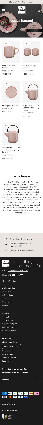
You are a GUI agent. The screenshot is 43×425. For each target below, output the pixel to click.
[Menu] (3, 10)
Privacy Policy (7, 354)
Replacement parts (10, 324)
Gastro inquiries (8, 327)
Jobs (4, 299)
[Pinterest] (14, 281)
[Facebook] (3, 281)
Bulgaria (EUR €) (7, 404)
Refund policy (7, 351)
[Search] (34, 10)
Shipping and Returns (10, 342)
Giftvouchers (7, 295)
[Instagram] (9, 281)
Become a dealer (9, 331)
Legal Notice (7, 361)
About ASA (6, 292)
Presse (5, 305)
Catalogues (6, 302)
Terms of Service (9, 358)
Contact (5, 317)
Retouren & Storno (11, 347)
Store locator (7, 320)
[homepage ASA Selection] (21, 10)
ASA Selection (12, 410)
